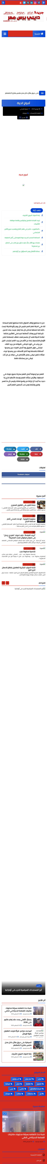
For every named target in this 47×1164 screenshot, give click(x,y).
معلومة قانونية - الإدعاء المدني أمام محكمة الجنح (21, 520)
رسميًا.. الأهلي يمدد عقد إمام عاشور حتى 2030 (17, 1021)
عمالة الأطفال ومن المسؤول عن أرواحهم (26, 251)
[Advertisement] (23, 66)
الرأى (18, 1083)
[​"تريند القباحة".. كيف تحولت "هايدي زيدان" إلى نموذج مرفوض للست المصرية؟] (41, 535)
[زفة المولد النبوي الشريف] (38, 1056)
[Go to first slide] (3, 583)
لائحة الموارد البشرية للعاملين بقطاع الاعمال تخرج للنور (18, 569)
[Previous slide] (7, 583)
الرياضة (7, 1083)
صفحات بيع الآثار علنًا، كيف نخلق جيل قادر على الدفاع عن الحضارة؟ (23, 244)
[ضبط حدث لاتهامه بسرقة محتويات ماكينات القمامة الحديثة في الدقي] (38, 1011)
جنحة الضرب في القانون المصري (23, 505)
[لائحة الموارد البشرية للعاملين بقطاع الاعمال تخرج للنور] (41, 567)
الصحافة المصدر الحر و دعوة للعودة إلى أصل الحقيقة (22, 237)
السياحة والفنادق (36, 1088)
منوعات (24, 113)
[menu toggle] (43, 2)
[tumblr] (28, 2)
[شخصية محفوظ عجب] (41, 551)
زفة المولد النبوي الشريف (31, 215)
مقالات (19, 1093)
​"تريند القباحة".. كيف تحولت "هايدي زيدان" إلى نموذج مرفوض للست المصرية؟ (19, 536)
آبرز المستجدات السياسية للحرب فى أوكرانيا (23, 990)
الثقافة (28, 1083)
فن (41, 1093)
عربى (11, 1088)
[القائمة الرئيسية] (5, 34)
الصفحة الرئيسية (35, 113)
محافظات (30, 1093)
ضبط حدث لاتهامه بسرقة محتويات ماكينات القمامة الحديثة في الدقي (18, 1009)
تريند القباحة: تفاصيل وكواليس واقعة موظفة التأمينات (25, 222)
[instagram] (35, 2)
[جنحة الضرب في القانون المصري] (41, 505)
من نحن (39, 1160)
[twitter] (24, 2)
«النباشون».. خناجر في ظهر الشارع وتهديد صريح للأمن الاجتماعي (22, 231)
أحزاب (40, 1078)
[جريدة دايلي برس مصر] (23, 15)
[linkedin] (31, 2)
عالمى (22, 1088)
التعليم (39, 1083)
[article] (23, 791)
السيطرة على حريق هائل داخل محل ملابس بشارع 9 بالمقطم (18, 1044)
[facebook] (38, 2)
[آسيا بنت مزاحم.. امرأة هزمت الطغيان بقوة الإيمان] (38, 1034)
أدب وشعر (15, 1078)
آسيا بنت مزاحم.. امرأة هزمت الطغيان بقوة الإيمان (17, 1032)
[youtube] (20, 2)
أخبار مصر (28, 1078)
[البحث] (3, 2)
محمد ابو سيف (39, 1141)
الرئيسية (37, 33)
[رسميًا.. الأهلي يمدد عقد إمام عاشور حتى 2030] (38, 1022)
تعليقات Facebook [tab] (23, 474)
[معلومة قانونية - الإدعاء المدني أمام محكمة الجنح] (41, 519)
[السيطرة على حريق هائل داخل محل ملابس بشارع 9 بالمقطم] (38, 1045)
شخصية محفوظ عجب (27, 551)
